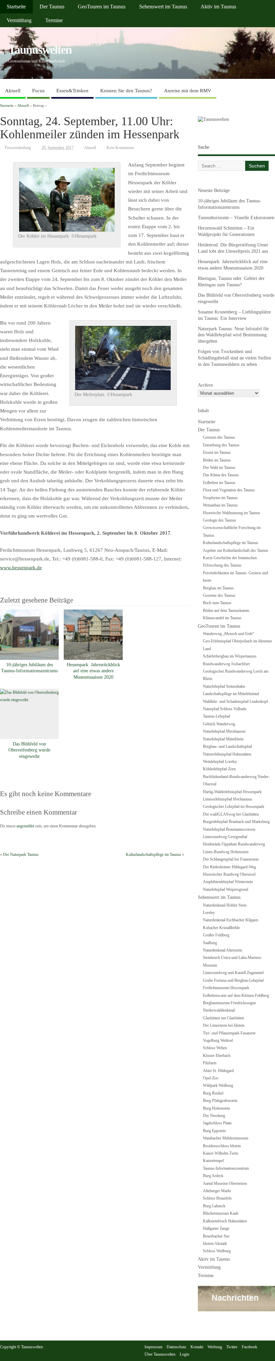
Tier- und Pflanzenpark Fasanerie (229, 1033)
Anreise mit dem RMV (187, 90)
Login (184, 1354)
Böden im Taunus (217, 460)
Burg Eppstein (214, 1130)
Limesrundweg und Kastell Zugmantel (233, 972)
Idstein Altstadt (215, 1243)
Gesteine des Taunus (219, 595)
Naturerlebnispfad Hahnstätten (227, 754)
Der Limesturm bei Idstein (223, 1025)
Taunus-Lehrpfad (216, 716)
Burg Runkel (213, 1093)
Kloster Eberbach (216, 1055)
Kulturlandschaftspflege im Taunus (153, 854)
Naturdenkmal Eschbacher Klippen (230, 920)
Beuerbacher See (216, 1236)
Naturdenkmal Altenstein (222, 950)
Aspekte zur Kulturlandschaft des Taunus (235, 550)
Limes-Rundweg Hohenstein (226, 851)
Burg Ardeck (213, 1175)
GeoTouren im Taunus (101, 7)
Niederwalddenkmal (219, 1010)
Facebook (249, 1347)
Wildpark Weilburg (218, 1085)
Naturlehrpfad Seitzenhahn (224, 686)
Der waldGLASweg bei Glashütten (231, 814)
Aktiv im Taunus (218, 7)
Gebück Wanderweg (219, 724)
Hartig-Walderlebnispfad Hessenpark (232, 791)
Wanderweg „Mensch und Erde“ (228, 633)
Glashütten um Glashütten (223, 1018)
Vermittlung (19, 20)
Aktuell (12, 90)
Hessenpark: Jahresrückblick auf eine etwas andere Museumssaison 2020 (93, 671)
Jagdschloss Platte (217, 1123)
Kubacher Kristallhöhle (221, 927)
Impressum (153, 1347)
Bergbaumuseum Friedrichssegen (229, 1003)
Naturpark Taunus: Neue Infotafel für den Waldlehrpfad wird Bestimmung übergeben (233, 335)
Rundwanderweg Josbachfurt (226, 664)
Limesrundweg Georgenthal (225, 836)
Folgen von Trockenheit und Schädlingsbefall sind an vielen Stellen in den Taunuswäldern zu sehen (234, 358)
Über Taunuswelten (160, 1354)
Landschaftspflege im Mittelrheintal (231, 693)
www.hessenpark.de (21, 567)
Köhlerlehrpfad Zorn (219, 769)
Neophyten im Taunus (220, 497)
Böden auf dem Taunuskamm (226, 610)
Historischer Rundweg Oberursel (229, 874)
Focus (38, 90)
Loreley (209, 912)
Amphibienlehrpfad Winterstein (228, 881)
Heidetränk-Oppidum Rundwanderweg (234, 844)
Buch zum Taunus (217, 602)
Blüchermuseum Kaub (220, 1213)
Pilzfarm (209, 1063)
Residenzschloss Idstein (222, 1146)
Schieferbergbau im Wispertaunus (230, 656)
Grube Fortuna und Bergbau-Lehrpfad (233, 980)
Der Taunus (52, 7)
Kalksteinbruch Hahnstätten (225, 1221)
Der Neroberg (214, 1115)
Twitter (231, 1347)
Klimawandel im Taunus (222, 618)
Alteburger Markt (217, 1190)
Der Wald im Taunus (219, 467)
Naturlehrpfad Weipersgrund (225, 889)
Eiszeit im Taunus (217, 452)
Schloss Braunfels (217, 1198)
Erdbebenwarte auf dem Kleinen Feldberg (236, 995)
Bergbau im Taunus (218, 588)
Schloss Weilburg (217, 1251)
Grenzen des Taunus (219, 437)
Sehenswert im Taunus (163, 7)
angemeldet (25, 826)
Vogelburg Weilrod (218, 1040)
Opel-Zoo (210, 1078)
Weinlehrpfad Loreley (220, 761)
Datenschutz (176, 1347)
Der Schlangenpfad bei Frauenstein (231, 859)
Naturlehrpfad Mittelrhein (223, 739)
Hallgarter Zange (216, 1228)
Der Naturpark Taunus (21, 854)
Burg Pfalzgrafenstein (220, 1100)
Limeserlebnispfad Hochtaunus (227, 799)
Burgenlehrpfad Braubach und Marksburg (236, 821)
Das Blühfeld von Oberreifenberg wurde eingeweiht (29, 750)
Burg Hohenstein (216, 1108)
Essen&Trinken (72, 90)
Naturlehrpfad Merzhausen (224, 731)
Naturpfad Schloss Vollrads (224, 709)
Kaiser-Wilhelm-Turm (220, 1153)
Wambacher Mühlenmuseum (225, 1138)
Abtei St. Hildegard (218, 1070)
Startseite (16, 7)
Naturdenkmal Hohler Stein (224, 905)
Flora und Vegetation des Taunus (229, 490)
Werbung (215, 1347)
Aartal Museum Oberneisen (225, 1183)
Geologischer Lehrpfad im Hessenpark (233, 806)
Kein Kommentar (120, 147)
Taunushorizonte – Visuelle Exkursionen (236, 217)
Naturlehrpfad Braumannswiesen (229, 829)
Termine (54, 20)
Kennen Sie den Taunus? (126, 90)
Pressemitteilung (18, 147)
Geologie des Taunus (219, 520)
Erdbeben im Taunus (219, 482)
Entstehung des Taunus (221, 445)
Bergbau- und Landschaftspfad (227, 746)
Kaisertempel (213, 1160)
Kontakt (196, 1347)
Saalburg (210, 942)
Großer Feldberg (216, 935)
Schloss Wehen (215, 1048)
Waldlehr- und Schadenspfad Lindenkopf (235, 701)
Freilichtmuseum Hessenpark (226, 987)
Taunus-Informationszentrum (226, 1168)
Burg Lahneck (214, 1206)
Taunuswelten (39, 49)
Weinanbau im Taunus (220, 505)
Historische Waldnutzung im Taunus (231, 513)
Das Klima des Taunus (221, 475)
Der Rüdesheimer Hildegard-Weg (229, 867)
